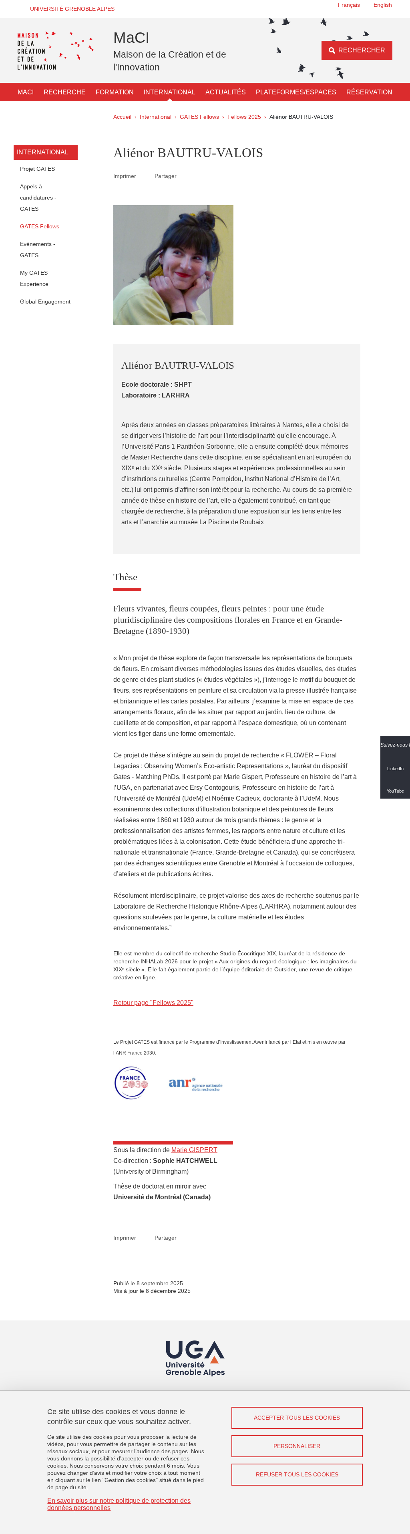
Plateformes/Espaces (296, 92)
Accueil (122, 117)
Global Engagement (45, 301)
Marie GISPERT (194, 1150)
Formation (115, 92)
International (169, 92)
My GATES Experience (34, 278)
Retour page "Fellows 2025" (153, 1002)
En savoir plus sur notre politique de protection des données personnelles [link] (119, 1504)
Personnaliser (296, 1446)
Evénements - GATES (37, 249)
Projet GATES (37, 169)
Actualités (225, 92)
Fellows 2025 (244, 117)
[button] (70, 9)
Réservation (369, 92)
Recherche (65, 92)
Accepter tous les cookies (297, 1417)
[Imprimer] (145, 176)
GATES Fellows (199, 117)
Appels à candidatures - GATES (38, 197)
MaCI (26, 92)
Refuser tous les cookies (297, 1474)
